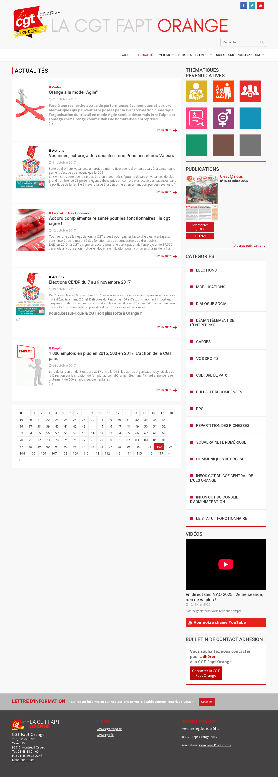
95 (92, 447)
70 (21, 440)
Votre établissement (193, 55)
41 (66, 426)
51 (155, 426)
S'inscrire (206, 701)
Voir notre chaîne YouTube (220, 622)
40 (57, 426)
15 (144, 413)
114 (128, 453)
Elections (206, 270)
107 (54, 453)
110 (86, 453)
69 (163, 433)
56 (48, 433)
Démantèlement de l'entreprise (212, 322)
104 (22, 453)
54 (30, 433)
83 (137, 440)
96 (101, 447)
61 (92, 433)
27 (92, 420)
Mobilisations (210, 287)
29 (110, 420)
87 (21, 447)
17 (162, 413)
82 (128, 440)
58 (66, 433)
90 (48, 447)
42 (74, 426)
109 (75, 453)
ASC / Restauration (196, 145)
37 (30, 426)
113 (118, 453)
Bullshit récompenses (219, 392)
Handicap (250, 118)
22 (48, 420)
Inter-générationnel (223, 145)
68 (155, 433)
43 (83, 426)
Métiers (164, 55)
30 (119, 420)
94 (83, 447)
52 (163, 426)
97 (110, 447)
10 (100, 413)
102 (159, 447)
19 (21, 420)
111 (96, 453)
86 (163, 440)
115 (139, 453)
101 (148, 447)
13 (126, 413)
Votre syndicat (249, 55)
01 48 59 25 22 (28, 756)
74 (57, 440)
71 (30, 440)
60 (83, 433)
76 (74, 440)
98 (119, 447)
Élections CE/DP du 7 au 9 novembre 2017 (90, 282)
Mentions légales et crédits (200, 729)
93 (74, 447)
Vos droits (207, 358)
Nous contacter (23, 760)
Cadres (203, 341)
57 (57, 433)
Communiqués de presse (220, 459)
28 (101, 420)
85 (155, 440)
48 (128, 426)
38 (39, 426)
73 (48, 440)
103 (169, 447)
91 (57, 447)
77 (83, 440)
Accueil (127, 55)
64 (119, 433)
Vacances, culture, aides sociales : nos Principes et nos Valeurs (111, 155)
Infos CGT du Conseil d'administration (214, 499)
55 (39, 433)
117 (160, 453)
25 (74, 420)
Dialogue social (212, 303)
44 (92, 426)
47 (119, 426)
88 (30, 447)
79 (101, 440)
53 (21, 433)
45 (101, 426)
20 (30, 420)
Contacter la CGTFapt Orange (206, 673)
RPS (199, 408)
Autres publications (250, 245)
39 (48, 426)
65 (128, 433)
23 (57, 420)
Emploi (196, 118)
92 (66, 447)
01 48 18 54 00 (28, 751)
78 (92, 440)
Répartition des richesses (222, 425)
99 (128, 447)
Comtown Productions (215, 745)
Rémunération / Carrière (196, 91)
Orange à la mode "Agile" (73, 92)
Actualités (145, 55)
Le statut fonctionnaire (221, 518)
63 (110, 433)
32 (137, 420)
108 (64, 453)
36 (21, 426)
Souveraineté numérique (221, 442)
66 (137, 433)
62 (101, 433)
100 (138, 447)
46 (110, 426)
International (250, 145)
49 (137, 426)
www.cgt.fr (105, 734)
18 (171, 413)
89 (39, 447)
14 (135, 413)
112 (107, 453)
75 (66, 440)
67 (146, 433)
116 (149, 453)
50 (146, 426)
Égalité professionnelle (223, 118)
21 (39, 420)
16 (153, 413)
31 (128, 420)
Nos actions (225, 55)
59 (74, 433)
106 (43, 453)
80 (110, 440)
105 (32, 453)
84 (146, 440)
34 (155, 420)
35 (163, 420)
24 (66, 420)
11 (109, 413)
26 (83, 420)
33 (146, 420)
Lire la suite (163, 130)
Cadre (250, 91)
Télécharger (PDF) (199, 227)
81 (119, 440)
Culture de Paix (211, 375)
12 (117, 413)
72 (39, 440)
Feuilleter (199, 236)
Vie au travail (223, 91)
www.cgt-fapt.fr (109, 729)
